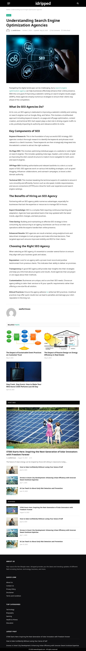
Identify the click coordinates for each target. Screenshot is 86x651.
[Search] (77, 3)
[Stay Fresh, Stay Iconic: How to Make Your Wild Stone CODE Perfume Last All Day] (24, 372)
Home (8, 10)
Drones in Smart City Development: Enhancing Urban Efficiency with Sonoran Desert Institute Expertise (48, 479)
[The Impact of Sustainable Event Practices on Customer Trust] (24, 340)
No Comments (55, 30)
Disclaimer (10, 592)
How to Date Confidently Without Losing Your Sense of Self (41, 467)
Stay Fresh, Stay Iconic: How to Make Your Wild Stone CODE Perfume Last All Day (23, 385)
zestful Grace (16, 30)
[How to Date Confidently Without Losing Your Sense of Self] (12, 470)
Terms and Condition (13, 596)
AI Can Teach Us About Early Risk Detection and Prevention (41, 488)
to (47, 292)
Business (10, 447)
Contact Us (10, 586)
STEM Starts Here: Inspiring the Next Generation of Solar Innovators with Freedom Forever (41, 453)
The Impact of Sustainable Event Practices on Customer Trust (23, 354)
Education (9, 623)
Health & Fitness (12, 620)
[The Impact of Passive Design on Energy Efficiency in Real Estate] (62, 340)
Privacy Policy (11, 589)
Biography (10, 613)
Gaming (9, 616)
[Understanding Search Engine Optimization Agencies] (43, 59)
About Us (9, 582)
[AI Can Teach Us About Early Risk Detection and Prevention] (12, 491)
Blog (8, 15)
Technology (10, 610)
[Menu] (8, 3)
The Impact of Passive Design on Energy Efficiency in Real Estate (61, 354)
